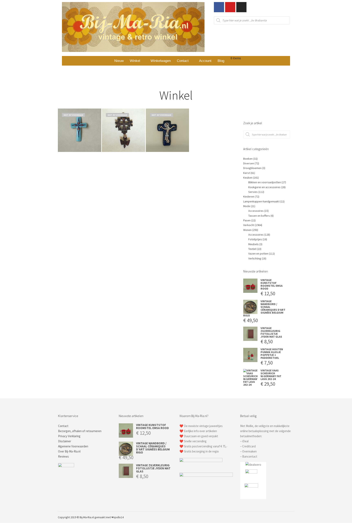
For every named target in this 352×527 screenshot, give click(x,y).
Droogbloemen (252, 168)
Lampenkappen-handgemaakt (261, 201)
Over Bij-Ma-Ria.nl (69, 451)
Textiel (252, 249)
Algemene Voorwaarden (73, 446)
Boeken (248, 158)
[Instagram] (241, 7)
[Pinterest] (279, 517)
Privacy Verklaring (69, 436)
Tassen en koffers (259, 215)
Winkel (135, 61)
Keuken (247, 177)
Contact (183, 61)
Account (205, 61)
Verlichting (254, 258)
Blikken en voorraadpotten (264, 182)
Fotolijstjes (255, 239)
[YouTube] (291, 517)
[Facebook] (219, 7)
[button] (137, 61)
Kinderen (248, 196)
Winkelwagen (161, 61)
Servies (253, 192)
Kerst (246, 173)
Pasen (247, 220)
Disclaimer (64, 441)
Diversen (248, 163)
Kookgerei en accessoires (264, 187)
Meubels (253, 244)
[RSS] (285, 517)
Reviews (63, 456)
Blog (221, 61)
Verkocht (248, 225)
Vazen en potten (258, 253)
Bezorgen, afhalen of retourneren (79, 431)
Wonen (247, 230)
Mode (246, 206)
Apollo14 (118, 517)
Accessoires (256, 211)
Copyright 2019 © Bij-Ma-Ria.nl (76, 517)
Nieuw (119, 61)
